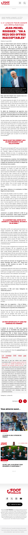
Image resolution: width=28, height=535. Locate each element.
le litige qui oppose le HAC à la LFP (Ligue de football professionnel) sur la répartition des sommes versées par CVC (14, 363)
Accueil (3, 17)
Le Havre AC (14, 17)
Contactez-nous (16, 504)
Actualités (8, 17)
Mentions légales (14, 530)
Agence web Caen (16, 532)
